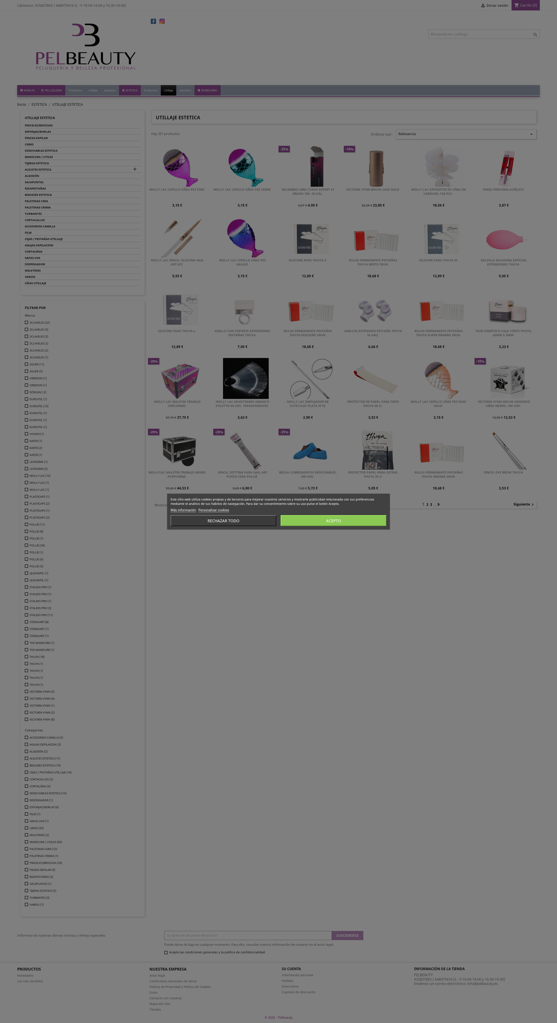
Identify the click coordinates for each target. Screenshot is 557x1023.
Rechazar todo (223, 520)
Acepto (333, 520)
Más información (183, 509)
